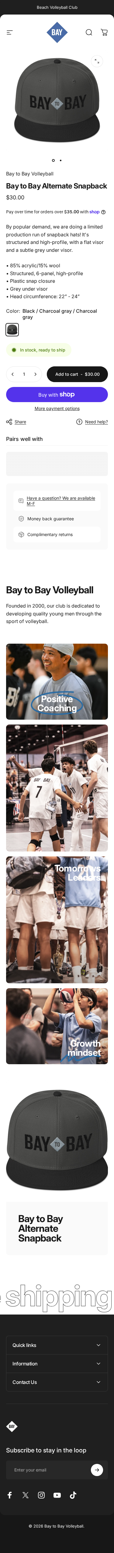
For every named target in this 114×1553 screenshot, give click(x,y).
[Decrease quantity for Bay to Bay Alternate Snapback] (12, 374)
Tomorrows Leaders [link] (77, 873)
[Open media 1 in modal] (97, 61)
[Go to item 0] (53, 160)
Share (20, 421)
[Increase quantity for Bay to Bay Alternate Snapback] (35, 374)
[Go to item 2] (60, 160)
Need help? (96, 421)
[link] (57, 707)
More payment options (57, 408)
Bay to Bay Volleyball (30, 174)
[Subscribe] (97, 1470)
